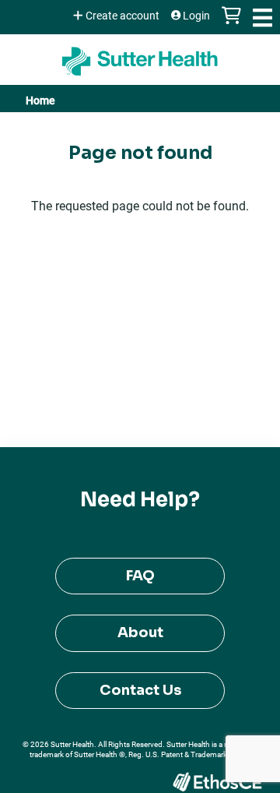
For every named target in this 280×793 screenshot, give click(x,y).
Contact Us (140, 690)
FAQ (140, 575)
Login (196, 15)
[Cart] (231, 23)
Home (40, 100)
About (140, 632)
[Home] (140, 55)
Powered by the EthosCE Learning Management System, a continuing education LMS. (217, 781)
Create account (122, 15)
